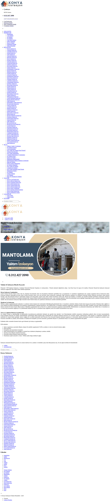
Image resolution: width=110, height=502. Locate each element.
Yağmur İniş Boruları (12, 152)
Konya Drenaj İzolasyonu (13, 186)
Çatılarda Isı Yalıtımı (12, 168)
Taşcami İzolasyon (12, 56)
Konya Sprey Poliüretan (13, 188)
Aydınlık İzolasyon (12, 107)
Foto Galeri (10, 195)
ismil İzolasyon (11, 143)
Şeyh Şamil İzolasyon (12, 141)
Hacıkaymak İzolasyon (13, 136)
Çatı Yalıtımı (10, 35)
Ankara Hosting (8, 500)
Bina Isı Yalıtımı (11, 162)
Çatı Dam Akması (11, 40)
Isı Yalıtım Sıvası (11, 156)
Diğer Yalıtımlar (11, 41)
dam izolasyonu (8, 483)
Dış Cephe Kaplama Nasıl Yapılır (15, 169)
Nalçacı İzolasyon (11, 105)
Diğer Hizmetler (11, 46)
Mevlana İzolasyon (12, 57)
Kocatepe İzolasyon (12, 127)
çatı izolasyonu (7, 347)
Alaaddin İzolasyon (12, 51)
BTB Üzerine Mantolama (13, 163)
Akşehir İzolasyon (11, 50)
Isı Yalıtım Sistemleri (12, 165)
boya (5, 465)
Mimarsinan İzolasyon (12, 96)
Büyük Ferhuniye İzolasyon (14, 115)
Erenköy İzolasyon (12, 83)
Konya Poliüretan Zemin (13, 192)
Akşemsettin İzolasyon (13, 82)
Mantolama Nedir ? (12, 170)
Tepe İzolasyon (11, 54)
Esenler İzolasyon (11, 73)
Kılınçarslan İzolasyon (12, 118)
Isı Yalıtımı (9, 37)
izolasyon (6, 484)
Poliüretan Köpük (11, 44)
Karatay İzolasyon (11, 60)
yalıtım (5, 345)
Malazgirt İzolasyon (12, 139)
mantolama (6, 455)
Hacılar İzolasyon (11, 70)
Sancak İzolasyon (11, 120)
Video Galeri (10, 197)
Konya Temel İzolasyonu (13, 185)
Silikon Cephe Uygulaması (14, 146)
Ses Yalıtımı (10, 175)
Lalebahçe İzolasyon (12, 80)
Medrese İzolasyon (12, 72)
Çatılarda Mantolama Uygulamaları (16, 154)
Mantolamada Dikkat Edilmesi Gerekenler (18, 160)
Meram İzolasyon (11, 88)
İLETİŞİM (6, 198)
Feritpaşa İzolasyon (12, 117)
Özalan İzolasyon (11, 86)
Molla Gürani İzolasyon (13, 140)
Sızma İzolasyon (11, 53)
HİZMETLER (7, 32)
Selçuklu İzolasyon (12, 61)
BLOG (5, 144)
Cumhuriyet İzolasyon (12, 133)
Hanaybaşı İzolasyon (12, 77)
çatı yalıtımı (7, 486)
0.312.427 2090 (9, 218)
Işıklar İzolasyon (11, 111)
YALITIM (6, 178)
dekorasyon (7, 458)
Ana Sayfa (6, 226)
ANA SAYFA (7, 31)
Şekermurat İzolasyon (12, 128)
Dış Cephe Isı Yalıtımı (12, 166)
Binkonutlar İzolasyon (12, 131)
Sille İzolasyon (11, 121)
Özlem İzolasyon (11, 95)
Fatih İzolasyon (11, 101)
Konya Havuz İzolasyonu (13, 181)
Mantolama (10, 34)
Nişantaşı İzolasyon (12, 79)
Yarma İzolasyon (11, 67)
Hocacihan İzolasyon (12, 85)
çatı (5, 459)
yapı (5, 461)
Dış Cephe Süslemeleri (13, 153)
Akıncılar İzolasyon (12, 75)
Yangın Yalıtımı (11, 173)
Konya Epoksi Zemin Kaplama (15, 189)
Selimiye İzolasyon (12, 64)
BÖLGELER (7, 47)
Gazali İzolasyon (11, 125)
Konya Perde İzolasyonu (13, 184)
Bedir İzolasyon (11, 114)
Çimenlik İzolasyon (12, 91)
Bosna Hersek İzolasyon (13, 99)
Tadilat (5, 462)
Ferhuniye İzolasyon (12, 109)
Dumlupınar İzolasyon (12, 76)
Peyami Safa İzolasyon (13, 104)
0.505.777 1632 (9, 219)
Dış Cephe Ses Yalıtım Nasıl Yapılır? (16, 150)
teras (5, 490)
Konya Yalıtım (10, 43)
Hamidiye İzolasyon (12, 137)
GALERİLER (7, 194)
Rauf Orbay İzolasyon (12, 112)
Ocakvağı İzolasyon (12, 63)
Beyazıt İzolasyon (11, 123)
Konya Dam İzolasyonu (13, 191)
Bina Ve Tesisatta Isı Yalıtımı (14, 176)
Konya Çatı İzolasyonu (13, 179)
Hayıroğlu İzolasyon (12, 66)
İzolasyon (6, 477)
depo (5, 488)
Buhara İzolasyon (11, 108)
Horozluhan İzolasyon (12, 93)
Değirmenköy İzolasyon (13, 69)
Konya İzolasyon (11, 48)
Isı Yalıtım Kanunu (12, 147)
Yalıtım (5, 475)
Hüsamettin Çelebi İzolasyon (14, 102)
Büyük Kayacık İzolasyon (13, 124)
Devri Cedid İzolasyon (13, 134)
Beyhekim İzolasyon (12, 130)
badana (5, 467)
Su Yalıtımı (10, 38)
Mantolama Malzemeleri (13, 159)
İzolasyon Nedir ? (11, 157)
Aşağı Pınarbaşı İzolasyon (13, 98)
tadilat (5, 457)
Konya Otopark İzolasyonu (14, 182)
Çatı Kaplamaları (11, 149)
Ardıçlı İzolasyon (11, 89)
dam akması (7, 487)
